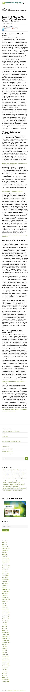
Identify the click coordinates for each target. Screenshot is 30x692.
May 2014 (4, 603)
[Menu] (26, 3)
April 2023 (4, 542)
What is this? (4, 433)
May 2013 (4, 626)
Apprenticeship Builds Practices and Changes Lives (10, 431)
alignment (4, 469)
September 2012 (6, 642)
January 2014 (5, 611)
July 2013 (4, 622)
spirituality (11, 484)
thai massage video (15, 486)
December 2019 (6, 566)
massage (24, 478)
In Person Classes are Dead (6, 443)
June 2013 (4, 624)
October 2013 (5, 617)
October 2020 (5, 562)
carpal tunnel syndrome (22, 471)
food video (24, 473)
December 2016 (6, 589)
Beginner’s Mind (5, 436)
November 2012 (6, 638)
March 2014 (5, 607)
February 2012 (5, 656)
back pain (14, 469)
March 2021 (5, 556)
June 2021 (4, 554)
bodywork (24, 469)
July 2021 (4, 552)
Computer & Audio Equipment (7, 448)
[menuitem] (22, 3)
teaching (16, 484)
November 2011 (6, 662)
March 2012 (5, 654)
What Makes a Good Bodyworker (7, 453)
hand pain (12, 475)
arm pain (9, 469)
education (16, 473)
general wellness (6, 475)
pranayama (10, 482)
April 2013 (4, 628)
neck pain (4, 482)
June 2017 (4, 585)
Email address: (5, 523)
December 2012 (6, 636)
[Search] (22, 3)
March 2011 (5, 677)
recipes (14, 482)
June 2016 (4, 595)
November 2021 (6, 548)
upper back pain (23, 488)
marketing (20, 478)
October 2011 (5, 664)
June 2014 (4, 601)
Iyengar (9, 478)
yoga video (20, 490)
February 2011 (5, 679)
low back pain (14, 478)
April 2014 (4, 605)
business (9, 471)
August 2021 (5, 550)
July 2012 (4, 646)
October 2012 (5, 640)
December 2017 (6, 581)
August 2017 (5, 583)
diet (12, 473)
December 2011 (6, 660)
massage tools (5, 480)
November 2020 (6, 560)
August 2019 (5, 570)
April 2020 (4, 564)
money (15, 480)
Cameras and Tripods (5, 446)
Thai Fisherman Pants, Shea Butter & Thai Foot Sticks (11, 441)
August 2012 (5, 644)
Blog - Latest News (7, 8)
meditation (11, 480)
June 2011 (4, 671)
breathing (4, 471)
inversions (5, 478)
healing (21, 475)
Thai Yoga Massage (6, 488)
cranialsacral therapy (6, 473)
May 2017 (4, 587)
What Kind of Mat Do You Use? (7, 451)
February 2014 (5, 609)
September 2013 (6, 619)
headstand (17, 475)
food (20, 473)
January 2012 (5, 658)
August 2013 (5, 620)
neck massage (20, 480)
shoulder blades (6, 484)
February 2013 (5, 632)
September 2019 (6, 568)
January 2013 (5, 634)
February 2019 (5, 573)
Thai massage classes (7, 486)
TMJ (12, 488)
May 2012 (4, 650)
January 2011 (5, 681)
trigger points (16, 488)
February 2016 (5, 597)
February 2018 (5, 579)
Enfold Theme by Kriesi (21, 690)
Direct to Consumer (5, 438)
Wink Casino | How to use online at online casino (12, 191)
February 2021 (5, 558)
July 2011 (4, 670)
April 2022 (4, 544)
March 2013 (5, 630)
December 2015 (6, 599)
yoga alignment (8, 490)
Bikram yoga (19, 469)
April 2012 (4, 652)
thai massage (21, 484)
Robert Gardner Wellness (11, 690)
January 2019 (5, 575)
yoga (4, 490)
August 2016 (5, 593)
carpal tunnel (14, 471)
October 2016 (5, 591)
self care (18, 482)
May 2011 (4, 673)
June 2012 (4, 648)
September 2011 (6, 666)
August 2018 (5, 577)
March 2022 (5, 546)
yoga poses (15, 490)
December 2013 (6, 613)
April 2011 (4, 675)
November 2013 (6, 615)
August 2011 (5, 668)
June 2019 (4, 571)
